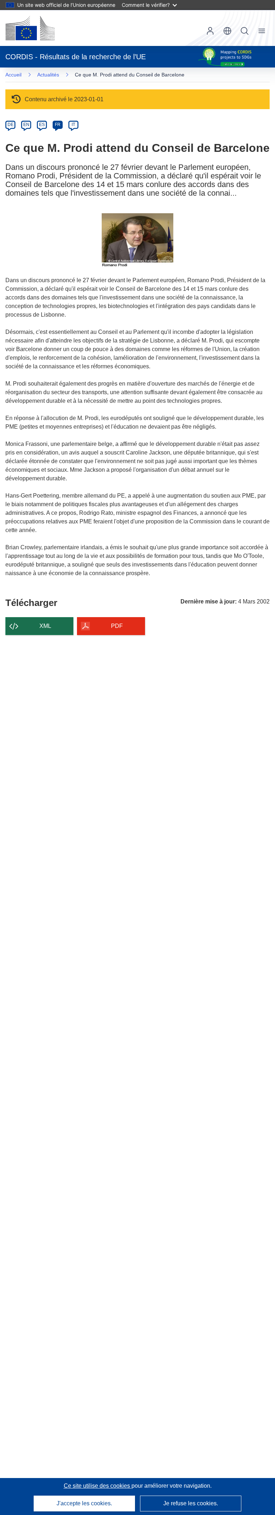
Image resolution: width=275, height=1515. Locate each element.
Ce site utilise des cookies (97, 1486)
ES (42, 124)
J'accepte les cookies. (84, 1503)
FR (58, 124)
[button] (227, 31)
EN (26, 124)
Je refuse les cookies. (190, 1503)
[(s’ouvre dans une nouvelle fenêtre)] (30, 28)
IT (73, 124)
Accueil (13, 75)
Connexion (210, 31)
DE (11, 124)
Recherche (244, 31)
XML (45, 626)
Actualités (48, 75)
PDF (117, 626)
